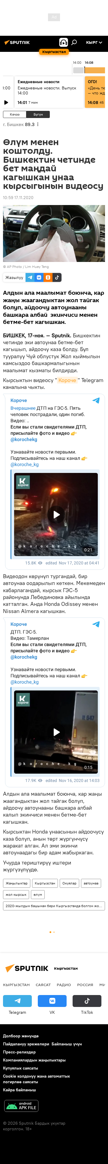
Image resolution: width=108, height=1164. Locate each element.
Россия (85, 984)
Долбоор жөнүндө (21, 1036)
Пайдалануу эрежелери (26, 1044)
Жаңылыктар (17, 883)
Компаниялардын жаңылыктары (34, 1060)
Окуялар (69, 883)
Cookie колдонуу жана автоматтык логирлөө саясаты (36, 1078)
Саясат (43, 984)
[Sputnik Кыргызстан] (18, 44)
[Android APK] (21, 1106)
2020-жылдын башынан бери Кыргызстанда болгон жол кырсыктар (55, 906)
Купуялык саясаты (20, 1068)
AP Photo (14, 266)
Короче (67, 380)
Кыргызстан (45, 883)
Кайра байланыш (19, 1089)
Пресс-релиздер (19, 1052)
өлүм (38, 894)
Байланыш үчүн (67, 1044)
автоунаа (91, 883)
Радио (64, 984)
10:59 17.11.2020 (18, 197)
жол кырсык (16, 894)
